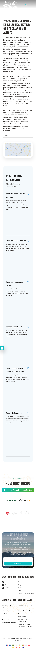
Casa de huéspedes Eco (16, 241)
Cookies (20, 608)
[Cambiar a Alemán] (19, 645)
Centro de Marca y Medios (26, 593)
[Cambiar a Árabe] (13, 645)
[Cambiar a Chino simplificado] (19, 648)
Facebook (8, 585)
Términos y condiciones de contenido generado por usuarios (25, 626)
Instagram (8, 582)
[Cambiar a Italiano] (22, 645)
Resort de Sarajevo (14, 413)
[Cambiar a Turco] (16, 648)
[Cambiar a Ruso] (29, 645)
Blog (19, 585)
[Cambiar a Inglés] (6, 645)
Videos (20, 591)
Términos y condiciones (25, 605)
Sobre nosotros (23, 582)
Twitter (7, 588)
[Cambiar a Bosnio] (10, 645)
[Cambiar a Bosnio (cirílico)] (22, 648)
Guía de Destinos (7, 611)
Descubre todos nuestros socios (18, 490)
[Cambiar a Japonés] (26, 645)
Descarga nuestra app (9, 623)
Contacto (5, 614)
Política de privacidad (24, 611)
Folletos (4, 608)
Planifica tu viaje (6, 605)
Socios (20, 588)
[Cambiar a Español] (13, 648)
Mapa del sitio (6, 620)
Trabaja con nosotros (8, 617)
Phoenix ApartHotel (14, 327)
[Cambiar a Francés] (16, 645)
